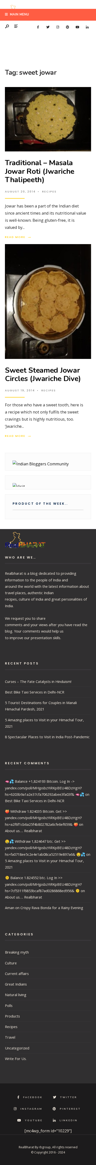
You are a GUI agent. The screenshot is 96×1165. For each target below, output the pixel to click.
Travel (10, 1037)
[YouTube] (77, 27)
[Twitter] (48, 27)
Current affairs (17, 973)
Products (12, 1016)
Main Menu (19, 14)
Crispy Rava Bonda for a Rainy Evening (51, 907)
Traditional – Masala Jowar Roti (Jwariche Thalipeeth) (39, 171)
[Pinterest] (67, 27)
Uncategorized (17, 1048)
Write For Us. (16, 1058)
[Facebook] (38, 27)
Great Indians (16, 984)
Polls (9, 1005)
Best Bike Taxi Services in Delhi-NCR (34, 692)
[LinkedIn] (87, 27)
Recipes (49, 191)
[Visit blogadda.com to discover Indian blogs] (48, 485)
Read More (18, 237)
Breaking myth (17, 952)
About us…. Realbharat (23, 830)
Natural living (15, 994)
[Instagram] (58, 27)
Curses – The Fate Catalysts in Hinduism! (38, 681)
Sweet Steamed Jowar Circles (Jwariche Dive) (43, 374)
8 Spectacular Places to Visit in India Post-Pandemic (47, 736)
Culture (11, 962)
